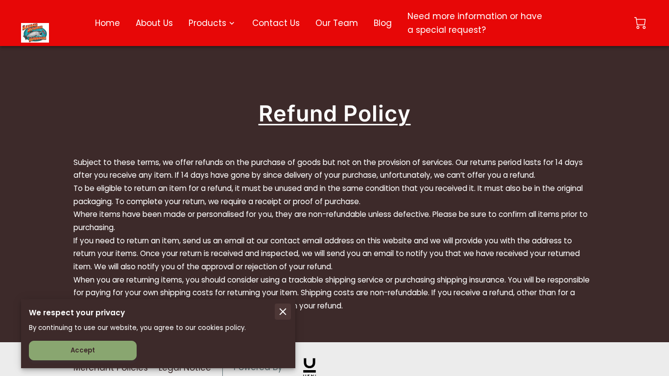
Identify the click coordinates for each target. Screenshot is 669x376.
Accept (83, 350)
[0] (640, 23)
